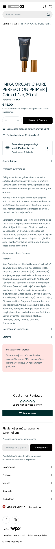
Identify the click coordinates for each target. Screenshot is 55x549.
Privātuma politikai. (27, 459)
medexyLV (16, 541)
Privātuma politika (37, 535)
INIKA (17, 99)
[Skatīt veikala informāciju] (47, 148)
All (15, 23)
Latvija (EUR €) (14, 506)
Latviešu (33, 507)
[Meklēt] (48, 14)
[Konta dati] (44, 6)
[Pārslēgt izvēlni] (4, 6)
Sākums (6, 23)
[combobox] (27, 14)
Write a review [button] (27, 413)
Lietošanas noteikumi (13, 535)
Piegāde (24, 108)
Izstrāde (5, 529)
